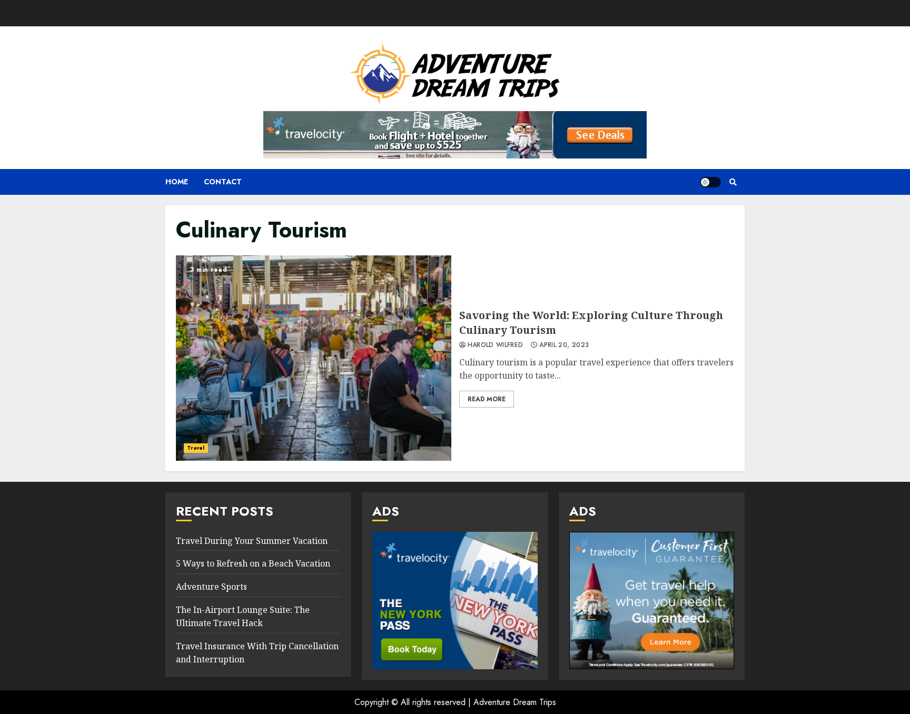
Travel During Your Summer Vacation (252, 541)
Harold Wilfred (495, 345)
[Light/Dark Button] (710, 182)
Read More (487, 399)
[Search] (732, 182)
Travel (196, 448)
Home (176, 181)
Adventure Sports (211, 586)
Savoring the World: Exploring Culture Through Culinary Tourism (313, 358)
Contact (223, 181)
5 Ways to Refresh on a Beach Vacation (253, 563)
